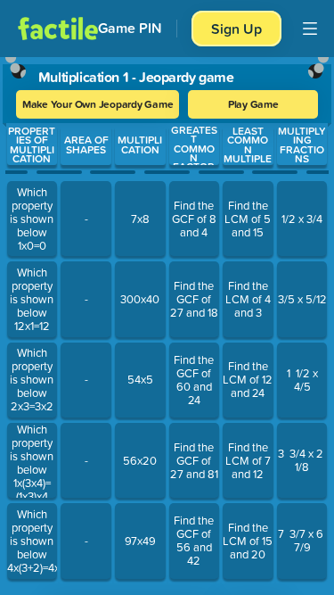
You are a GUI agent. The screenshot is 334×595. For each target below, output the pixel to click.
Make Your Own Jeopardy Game (98, 104)
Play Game (253, 104)
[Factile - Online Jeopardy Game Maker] (58, 28)
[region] (167, 322)
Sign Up (236, 28)
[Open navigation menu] (310, 28)
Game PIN (130, 28)
